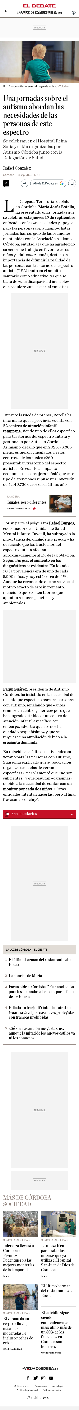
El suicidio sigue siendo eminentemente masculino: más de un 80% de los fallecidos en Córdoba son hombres (56, 1330)
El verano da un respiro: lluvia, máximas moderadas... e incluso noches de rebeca (18, 1331)
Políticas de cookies (53, 1390)
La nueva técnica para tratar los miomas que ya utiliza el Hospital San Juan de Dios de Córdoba (58, 1258)
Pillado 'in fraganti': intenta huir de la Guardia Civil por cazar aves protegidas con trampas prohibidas (41, 1013)
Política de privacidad (27, 1390)
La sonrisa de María (25, 976)
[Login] (73, 13)
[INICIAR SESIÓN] (73, 13)
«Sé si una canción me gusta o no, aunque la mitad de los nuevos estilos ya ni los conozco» (42, 1033)
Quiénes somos (21, 1386)
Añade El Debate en (45, 183)
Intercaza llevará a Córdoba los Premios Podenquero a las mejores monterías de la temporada (18, 1258)
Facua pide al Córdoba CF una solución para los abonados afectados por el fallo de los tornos (41, 992)
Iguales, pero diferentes (26, 502)
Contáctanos (41, 1386)
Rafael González (17, 168)
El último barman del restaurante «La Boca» (40, 962)
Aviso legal (57, 1386)
